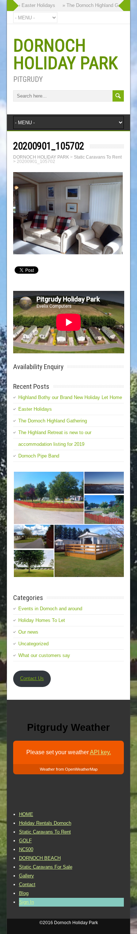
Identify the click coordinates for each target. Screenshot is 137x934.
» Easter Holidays (33, 5)
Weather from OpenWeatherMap (69, 769)
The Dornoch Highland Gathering (52, 421)
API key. (100, 752)
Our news (28, 632)
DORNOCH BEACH (40, 858)
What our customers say (44, 655)
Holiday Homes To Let (41, 620)
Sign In (26, 902)
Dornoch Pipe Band (38, 456)
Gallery (26, 875)
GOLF (25, 840)
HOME (26, 814)
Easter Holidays (35, 409)
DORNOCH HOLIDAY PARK (65, 54)
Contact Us (32, 678)
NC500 (26, 849)
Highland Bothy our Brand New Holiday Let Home (70, 397)
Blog (23, 893)
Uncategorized (33, 643)
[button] (48, 498)
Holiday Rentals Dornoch (45, 823)
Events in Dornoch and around (50, 608)
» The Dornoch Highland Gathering (96, 5)
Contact (27, 884)
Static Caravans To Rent (45, 832)
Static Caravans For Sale (45, 867)
